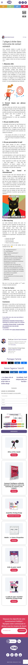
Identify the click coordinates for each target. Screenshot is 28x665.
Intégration (10, 6)
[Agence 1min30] (9, 2)
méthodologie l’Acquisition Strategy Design (13, 320)
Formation (17, 6)
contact (13, 641)
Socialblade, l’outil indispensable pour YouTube (21, 379)
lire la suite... (13, 344)
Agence (24, 6)
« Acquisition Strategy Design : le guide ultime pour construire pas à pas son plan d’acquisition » (13, 326)
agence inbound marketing (18, 329)
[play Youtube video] (14, 421)
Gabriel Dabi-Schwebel (9, 37)
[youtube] (20, 654)
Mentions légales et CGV (14, 662)
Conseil (3, 6)
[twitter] (12, 654)
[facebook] (7, 654)
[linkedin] (16, 654)
